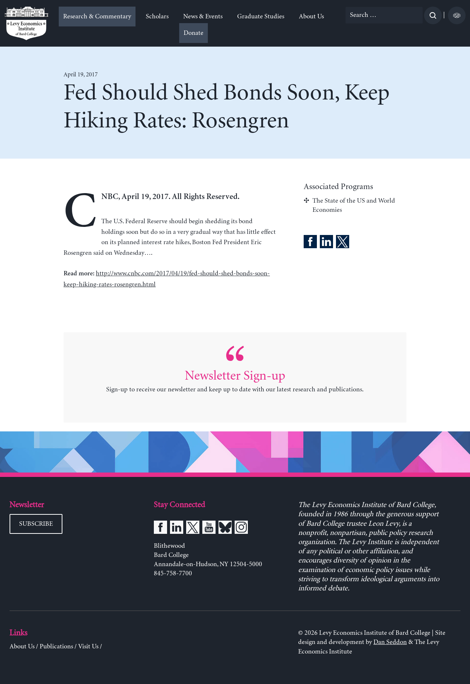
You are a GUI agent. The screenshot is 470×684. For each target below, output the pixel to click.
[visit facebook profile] (160, 529)
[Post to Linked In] (326, 243)
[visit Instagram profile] (241, 529)
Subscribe (36, 524)
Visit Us (88, 646)
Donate (193, 33)
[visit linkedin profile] (176, 529)
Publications (56, 646)
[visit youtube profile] (209, 529)
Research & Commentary (97, 16)
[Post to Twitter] (342, 243)
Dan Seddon (390, 642)
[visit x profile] (192, 529)
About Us (311, 16)
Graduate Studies (260, 16)
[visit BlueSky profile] (225, 529)
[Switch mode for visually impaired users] (457, 15)
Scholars (157, 16)
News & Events (203, 16)
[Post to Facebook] (310, 243)
